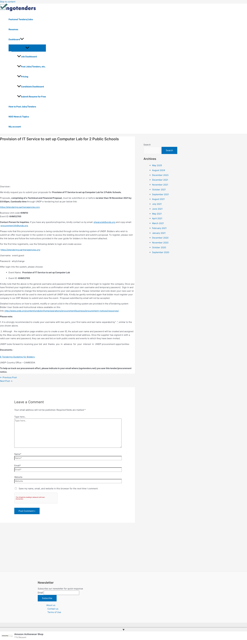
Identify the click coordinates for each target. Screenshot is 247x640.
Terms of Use (54, 612)
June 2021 (157, 208)
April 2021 (157, 218)
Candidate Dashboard (32, 86)
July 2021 (157, 204)
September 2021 (160, 194)
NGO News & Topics (19, 116)
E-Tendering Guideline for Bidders (17, 356)
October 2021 (159, 189)
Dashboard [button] (14, 39)
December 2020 (160, 237)
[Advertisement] (67, 164)
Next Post (6, 381)
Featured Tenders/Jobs (21, 19)
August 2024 (158, 170)
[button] (22, 39)
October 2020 (159, 247)
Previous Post (8, 377)
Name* (17, 454)
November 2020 (160, 242)
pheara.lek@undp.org (104, 222)
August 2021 (158, 199)
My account (15, 126)
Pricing (24, 76)
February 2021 (159, 228)
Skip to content (7, 1)
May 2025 (157, 165)
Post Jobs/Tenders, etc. (33, 66)
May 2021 (157, 213)
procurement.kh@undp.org (14, 225)
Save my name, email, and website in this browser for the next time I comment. (58, 488)
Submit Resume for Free (33, 96)
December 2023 (160, 175)
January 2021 (159, 233)
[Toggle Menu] (27, 47)
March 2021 (158, 223)
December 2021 (160, 179)
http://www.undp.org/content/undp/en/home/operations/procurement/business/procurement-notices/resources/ (62, 310)
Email (40, 592)
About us (50, 605)
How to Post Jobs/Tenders (22, 106)
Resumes (13, 29)
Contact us (52, 608)
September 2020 (160, 252)
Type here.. (20, 416)
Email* (17, 465)
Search (147, 144)
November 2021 (160, 184)
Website (18, 477)
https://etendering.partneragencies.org (20, 207)
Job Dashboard (29, 56)
